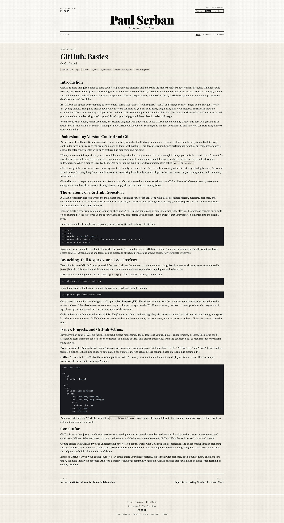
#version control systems (123, 70)
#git (77, 70)
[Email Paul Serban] (61, 11)
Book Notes (218, 35)
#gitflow (86, 70)
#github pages (106, 70)
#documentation (67, 70)
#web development (142, 70)
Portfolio (200, 11)
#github (94, 70)
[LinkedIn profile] (68, 11)
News (220, 11)
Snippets (206, 35)
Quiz (214, 11)
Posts (198, 35)
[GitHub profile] (65, 11)
